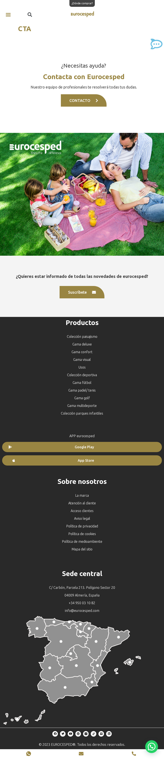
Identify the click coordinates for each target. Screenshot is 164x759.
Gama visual (82, 359)
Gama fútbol (82, 383)
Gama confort (82, 352)
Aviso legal (82, 518)
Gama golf (82, 398)
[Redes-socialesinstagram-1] (86, 734)
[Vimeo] (101, 734)
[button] (8, 15)
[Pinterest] (78, 734)
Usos (82, 367)
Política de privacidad (82, 526)
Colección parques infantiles (82, 413)
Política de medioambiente (82, 541)
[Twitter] (63, 734)
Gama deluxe (82, 344)
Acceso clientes (82, 511)
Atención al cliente (82, 503)
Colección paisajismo (82, 336)
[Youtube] (70, 734)
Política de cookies (82, 534)
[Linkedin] (109, 734)
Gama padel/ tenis (82, 390)
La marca (82, 495)
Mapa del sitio (82, 549)
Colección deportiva (82, 375)
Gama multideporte (82, 406)
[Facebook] (55, 734)
